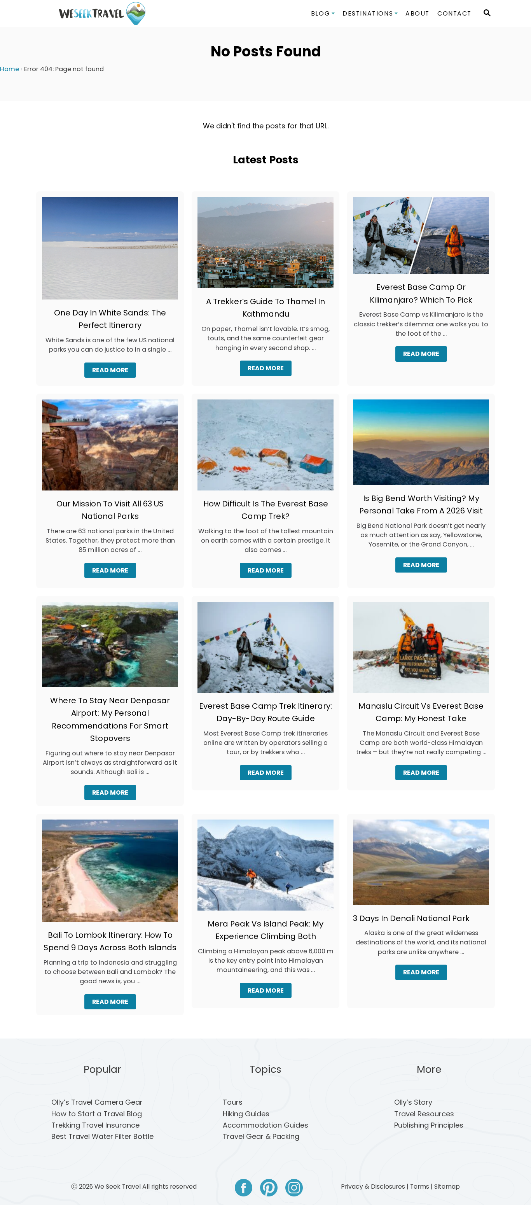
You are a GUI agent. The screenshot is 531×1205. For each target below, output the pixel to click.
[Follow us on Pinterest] (268, 1189)
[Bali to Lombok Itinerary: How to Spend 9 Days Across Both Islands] (110, 874)
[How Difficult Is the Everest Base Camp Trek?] (265, 448)
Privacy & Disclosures (373, 1186)
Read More (113, 371)
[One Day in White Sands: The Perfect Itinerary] (110, 252)
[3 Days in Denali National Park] (421, 866)
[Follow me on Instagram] (294, 1189)
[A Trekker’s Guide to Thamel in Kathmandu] (265, 246)
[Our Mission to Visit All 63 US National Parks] (110, 448)
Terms (419, 1186)
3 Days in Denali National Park (411, 918)
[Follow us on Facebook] (243, 1189)
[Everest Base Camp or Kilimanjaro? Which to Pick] (421, 239)
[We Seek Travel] (102, 13)
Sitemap (447, 1186)
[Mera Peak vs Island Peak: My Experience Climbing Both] (265, 868)
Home (9, 69)
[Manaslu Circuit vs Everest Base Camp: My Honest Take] (421, 650)
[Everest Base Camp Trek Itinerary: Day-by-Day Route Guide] (265, 650)
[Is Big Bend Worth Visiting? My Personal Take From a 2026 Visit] (421, 445)
